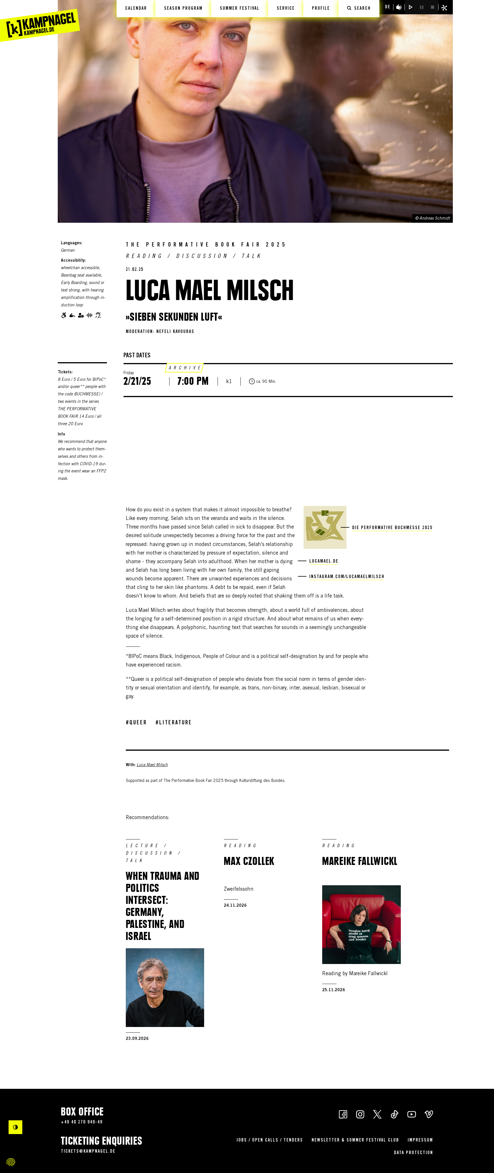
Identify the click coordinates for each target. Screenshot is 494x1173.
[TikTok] (394, 1113)
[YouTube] (411, 1113)
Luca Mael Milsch (152, 765)
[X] (377, 1113)
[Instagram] (360, 1113)
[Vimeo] (429, 1113)
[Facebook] (343, 1113)
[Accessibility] (399, 7)
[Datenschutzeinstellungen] (10, 1162)
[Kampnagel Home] (40, 21)
